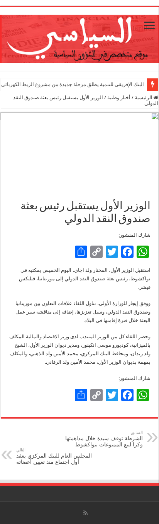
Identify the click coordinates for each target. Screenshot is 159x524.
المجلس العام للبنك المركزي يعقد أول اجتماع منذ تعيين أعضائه (54, 456)
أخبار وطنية (118, 97)
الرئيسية (144, 97)
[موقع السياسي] (79, 37)
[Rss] (85, 512)
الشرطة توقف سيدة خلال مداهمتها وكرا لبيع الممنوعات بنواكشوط (104, 439)
